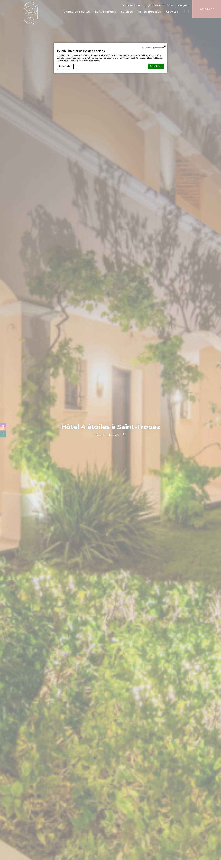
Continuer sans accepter (153, 47)
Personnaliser (65, 66)
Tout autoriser (156, 66)
